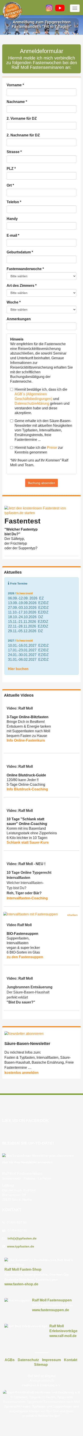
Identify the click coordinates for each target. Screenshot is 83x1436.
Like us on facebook (25, 1120)
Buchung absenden (41, 483)
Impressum (51, 1360)
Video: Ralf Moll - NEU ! (26, 864)
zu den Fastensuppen (25, 957)
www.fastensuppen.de (50, 1310)
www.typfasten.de (20, 1246)
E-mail (13, 235)
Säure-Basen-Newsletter (27, 1043)
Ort (10, 185)
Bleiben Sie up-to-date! (28, 1143)
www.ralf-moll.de (63, 1336)
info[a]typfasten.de (22, 1238)
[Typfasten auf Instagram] (49, 8)
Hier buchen (18, 669)
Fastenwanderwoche (25, 269)
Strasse (14, 152)
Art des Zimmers (22, 285)
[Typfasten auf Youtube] (60, 8)
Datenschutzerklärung (32, 403)
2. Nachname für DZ (23, 135)
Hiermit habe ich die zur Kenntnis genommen (39, 450)
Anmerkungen (19, 319)
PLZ (11, 168)
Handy (12, 219)
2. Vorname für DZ (22, 118)
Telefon (14, 202)
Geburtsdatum (20, 252)
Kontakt (11, 1210)
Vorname (15, 85)
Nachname (17, 102)
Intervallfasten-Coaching (27, 898)
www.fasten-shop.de (21, 1284)
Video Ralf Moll (19, 925)
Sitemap (41, 1364)
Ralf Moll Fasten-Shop (22, 1269)
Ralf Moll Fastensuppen (52, 1300)
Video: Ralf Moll (20, 708)
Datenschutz (28, 1360)
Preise (52, 447)
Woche (14, 302)
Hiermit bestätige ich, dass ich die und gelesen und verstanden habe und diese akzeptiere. (42, 401)
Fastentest (22, 521)
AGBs (10, 1360)
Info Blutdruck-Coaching (27, 789)
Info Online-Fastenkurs (26, 740)
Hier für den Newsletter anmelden (27, 1162)
